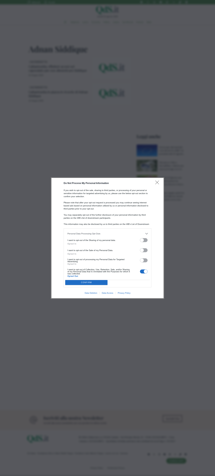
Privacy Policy (124, 293)
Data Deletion (91, 293)
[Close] (158, 183)
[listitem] (107, 233)
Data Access (107, 293)
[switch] (144, 240)
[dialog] (107, 238)
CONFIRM (86, 282)
